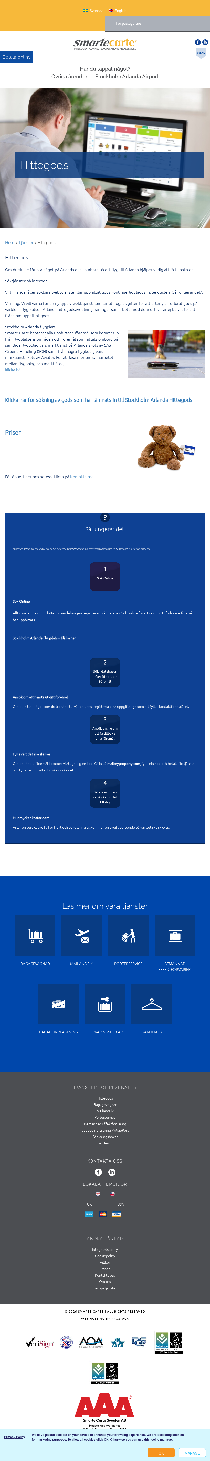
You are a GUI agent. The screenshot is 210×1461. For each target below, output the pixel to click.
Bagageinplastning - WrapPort (105, 1130)
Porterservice (105, 1117)
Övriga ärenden (70, 76)
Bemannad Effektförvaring (105, 1123)
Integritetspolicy (105, 1249)
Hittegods (105, 1098)
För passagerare (128, 23)
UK (89, 1204)
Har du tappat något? (105, 69)
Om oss (105, 1281)
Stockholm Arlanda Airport (127, 76)
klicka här (13, 369)
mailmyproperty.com (123, 763)
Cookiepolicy (105, 1255)
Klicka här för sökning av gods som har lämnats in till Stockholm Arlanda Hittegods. (99, 400)
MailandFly (105, 1110)
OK (161, 1453)
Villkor (105, 1262)
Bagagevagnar (105, 1104)
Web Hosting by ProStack (105, 1318)
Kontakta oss (81, 476)
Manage (192, 1453)
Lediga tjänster (105, 1287)
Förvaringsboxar (105, 1136)
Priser (13, 432)
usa (120, 1204)
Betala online (17, 57)
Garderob (105, 1142)
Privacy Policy (14, 1436)
